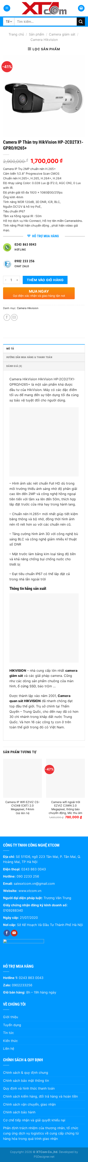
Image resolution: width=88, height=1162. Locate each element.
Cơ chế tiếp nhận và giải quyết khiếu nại (34, 1120)
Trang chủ (16, 34)
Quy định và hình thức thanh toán (29, 1088)
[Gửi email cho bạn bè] (14, 317)
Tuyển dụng (12, 1025)
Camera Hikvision (44, 40)
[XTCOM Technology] (44, 8)
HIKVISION (17, 670)
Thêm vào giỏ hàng (45, 280)
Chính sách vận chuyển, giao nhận (29, 1104)
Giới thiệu (10, 1017)
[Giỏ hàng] (81, 8)
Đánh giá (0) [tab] (14, 366)
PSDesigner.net (44, 1156)
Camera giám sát (62, 34)
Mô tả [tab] (10, 348)
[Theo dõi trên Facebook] (6, 933)
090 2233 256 (28, 876)
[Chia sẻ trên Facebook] (6, 317)
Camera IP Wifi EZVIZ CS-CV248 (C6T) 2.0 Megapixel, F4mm (22, 805)
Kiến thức (10, 1041)
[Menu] (6, 8)
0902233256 (22, 985)
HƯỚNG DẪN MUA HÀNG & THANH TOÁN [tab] (29, 357)
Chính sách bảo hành (19, 1112)
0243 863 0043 (33, 869)
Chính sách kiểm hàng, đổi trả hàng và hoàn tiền (40, 1096)
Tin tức (8, 1033)
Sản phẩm (36, 34)
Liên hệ (8, 1048)
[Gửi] (81, 21)
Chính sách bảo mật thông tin (26, 1080)
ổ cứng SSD (27, 686)
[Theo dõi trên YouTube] (14, 933)
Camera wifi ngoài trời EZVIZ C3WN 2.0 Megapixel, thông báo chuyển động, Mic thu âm (65, 807)
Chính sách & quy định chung (25, 1072)
